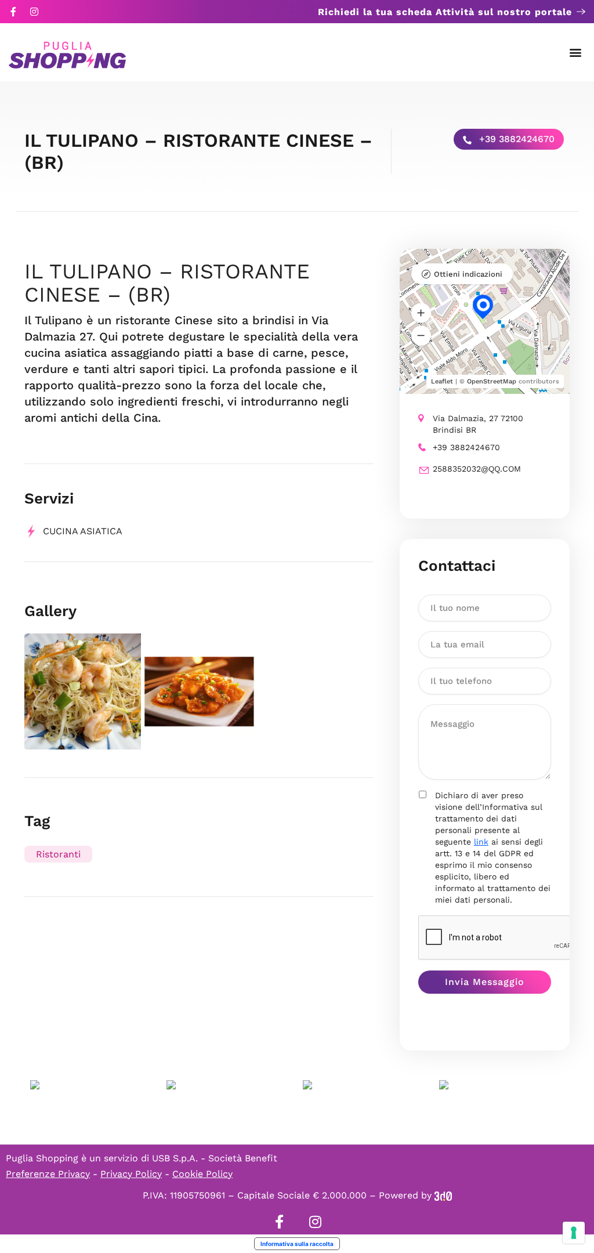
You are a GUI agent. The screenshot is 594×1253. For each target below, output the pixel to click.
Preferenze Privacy (48, 1173)
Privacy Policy (131, 1173)
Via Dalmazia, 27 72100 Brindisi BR (478, 424)
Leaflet (442, 381)
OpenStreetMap (491, 381)
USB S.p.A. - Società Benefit (214, 1158)
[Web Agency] (443, 1195)
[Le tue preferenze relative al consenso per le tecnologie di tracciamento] (574, 1233)
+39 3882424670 (515, 138)
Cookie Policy (202, 1173)
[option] (82, 691)
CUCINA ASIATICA (82, 531)
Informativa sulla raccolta (297, 1243)
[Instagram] (34, 11)
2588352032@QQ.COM (477, 468)
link (481, 841)
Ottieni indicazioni (468, 274)
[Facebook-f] (13, 11)
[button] (575, 52)
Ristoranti (58, 854)
